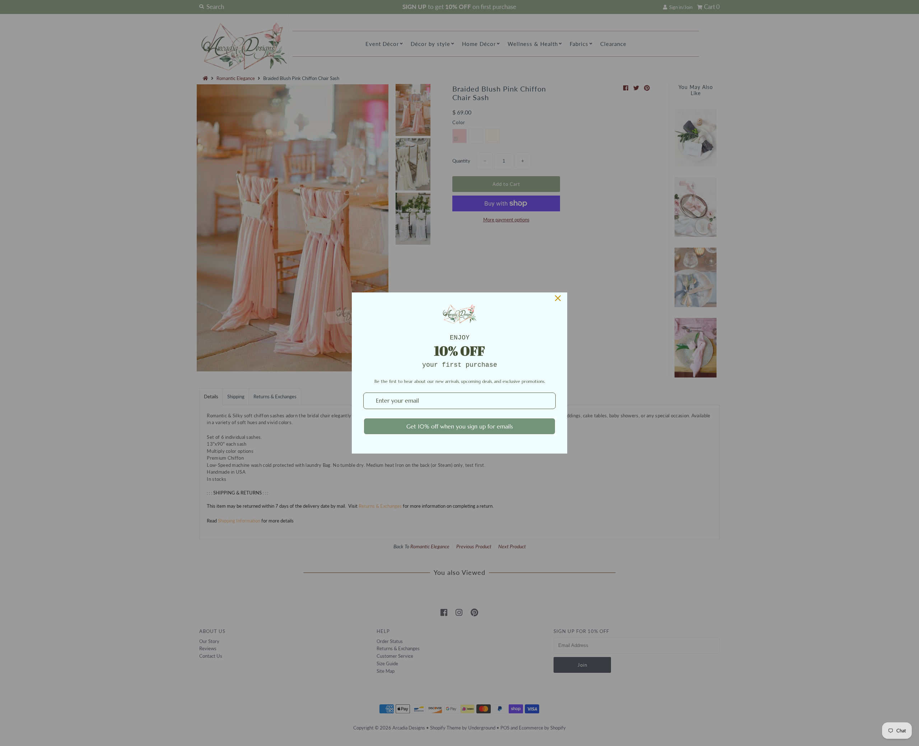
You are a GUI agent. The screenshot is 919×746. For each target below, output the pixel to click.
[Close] (558, 298)
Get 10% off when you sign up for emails (459, 426)
